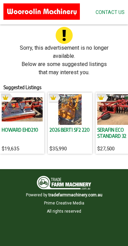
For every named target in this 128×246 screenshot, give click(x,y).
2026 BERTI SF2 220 (69, 130)
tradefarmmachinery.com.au (75, 195)
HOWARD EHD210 (20, 130)
